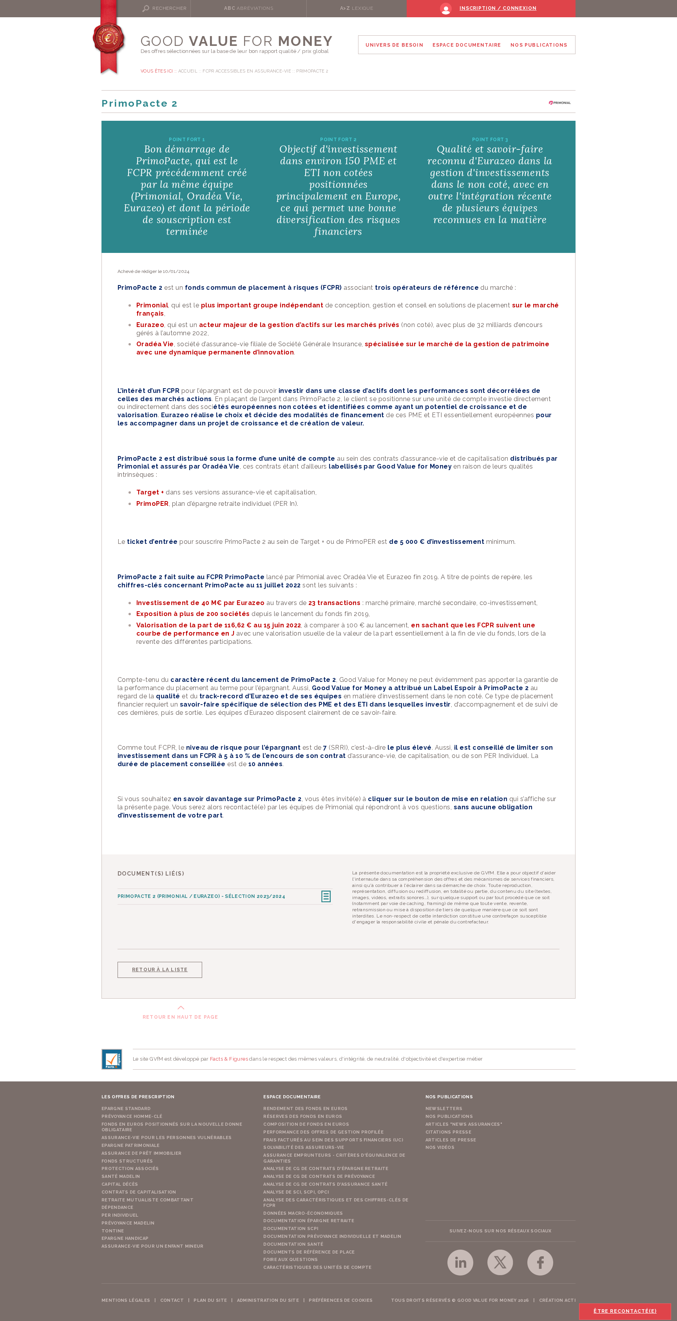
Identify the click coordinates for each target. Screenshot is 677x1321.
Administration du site (268, 1300)
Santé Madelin (120, 1176)
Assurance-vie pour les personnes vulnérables (166, 1137)
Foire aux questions (290, 1259)
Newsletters (444, 1108)
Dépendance (117, 1207)
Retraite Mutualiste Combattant (147, 1200)
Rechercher (169, 8)
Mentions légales (125, 1300)
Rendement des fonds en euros (305, 1108)
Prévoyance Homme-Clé (132, 1116)
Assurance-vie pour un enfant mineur (152, 1246)
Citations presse (448, 1132)
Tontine (112, 1231)
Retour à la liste (160, 969)
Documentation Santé (293, 1244)
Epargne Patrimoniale (130, 1145)
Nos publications (449, 1116)
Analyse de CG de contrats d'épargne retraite (326, 1168)
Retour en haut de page (180, 1017)
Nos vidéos (439, 1147)
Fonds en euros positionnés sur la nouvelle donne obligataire (171, 1127)
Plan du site (210, 1300)
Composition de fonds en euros (306, 1124)
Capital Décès (119, 1184)
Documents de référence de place (309, 1252)
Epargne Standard (125, 1108)
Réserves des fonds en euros (302, 1116)
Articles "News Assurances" (464, 1124)
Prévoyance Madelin (127, 1223)
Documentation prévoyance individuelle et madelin (332, 1236)
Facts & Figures (229, 1059)
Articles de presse (450, 1140)
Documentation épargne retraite (308, 1220)
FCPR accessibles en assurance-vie (247, 71)
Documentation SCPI (290, 1228)
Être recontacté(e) (625, 1311)
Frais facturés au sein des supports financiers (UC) (333, 1140)
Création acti (557, 1300)
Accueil (187, 71)
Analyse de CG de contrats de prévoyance (319, 1176)
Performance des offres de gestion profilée (323, 1132)
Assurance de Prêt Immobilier (141, 1153)
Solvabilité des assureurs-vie (303, 1147)
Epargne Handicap (124, 1238)
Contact (172, 1300)
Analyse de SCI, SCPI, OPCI (296, 1192)
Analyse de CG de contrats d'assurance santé (325, 1184)
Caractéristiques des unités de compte (317, 1267)
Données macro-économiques (303, 1213)
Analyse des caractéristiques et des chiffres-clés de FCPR (335, 1202)
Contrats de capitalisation (138, 1192)
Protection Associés (130, 1168)
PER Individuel (120, 1215)
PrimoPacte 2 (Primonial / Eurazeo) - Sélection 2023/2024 (201, 896)
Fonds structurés (127, 1161)
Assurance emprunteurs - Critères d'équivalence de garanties (334, 1158)
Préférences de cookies (341, 1300)
